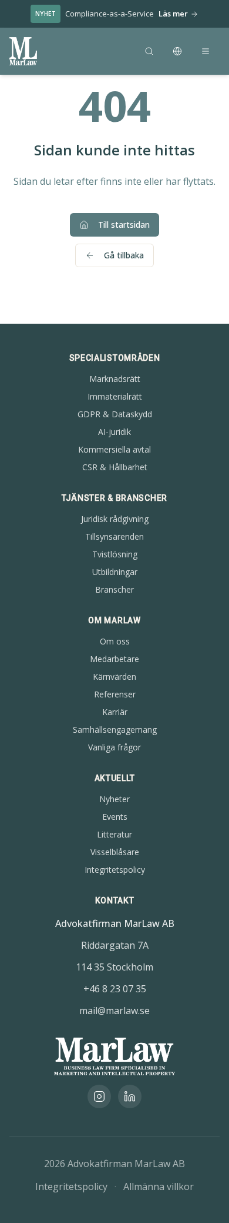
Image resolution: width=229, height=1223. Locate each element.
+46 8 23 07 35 (114, 988)
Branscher (114, 589)
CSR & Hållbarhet (114, 467)
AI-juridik (114, 431)
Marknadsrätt (114, 378)
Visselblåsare (114, 852)
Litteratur (114, 834)
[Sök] (149, 51)
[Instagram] (99, 1096)
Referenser (115, 694)
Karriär (114, 711)
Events (114, 816)
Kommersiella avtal (114, 449)
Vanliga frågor (114, 747)
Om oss (115, 641)
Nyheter (114, 799)
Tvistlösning (114, 554)
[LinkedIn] (130, 1096)
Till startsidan (124, 224)
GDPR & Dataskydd (115, 414)
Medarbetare (114, 658)
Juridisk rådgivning (115, 518)
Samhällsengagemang (115, 729)
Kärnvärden (114, 676)
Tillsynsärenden (114, 536)
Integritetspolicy (115, 869)
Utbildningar (114, 571)
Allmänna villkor (158, 1186)
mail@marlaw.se (114, 1010)
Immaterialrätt (114, 396)
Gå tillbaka (124, 255)
